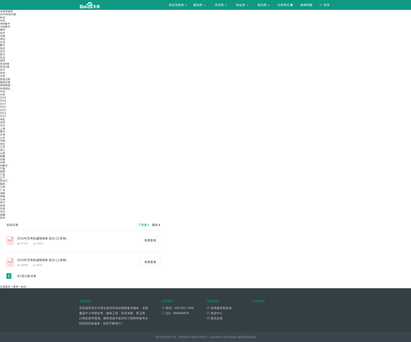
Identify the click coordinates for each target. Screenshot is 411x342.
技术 (2, 69)
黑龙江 (4, 180)
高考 (15, 286)
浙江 (2, 150)
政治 (2, 54)
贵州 (2, 217)
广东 (2, 190)
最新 (155, 225)
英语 (2, 48)
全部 (2, 20)
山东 (2, 137)
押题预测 (5, 85)
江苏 (2, 146)
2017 (3, 103)
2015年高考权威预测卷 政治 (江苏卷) (42, 238)
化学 (2, 32)
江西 (2, 186)
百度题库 (5, 286)
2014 (3, 113)
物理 (2, 29)
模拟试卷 (5, 82)
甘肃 (2, 208)
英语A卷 (4, 66)
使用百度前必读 (247, 337)
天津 (2, 134)
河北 (2, 211)
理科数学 (5, 23)
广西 (2, 174)
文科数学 (5, 26)
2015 (3, 110)
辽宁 (2, 177)
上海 (2, 128)
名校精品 (5, 88)
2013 (3, 116)
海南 (2, 196)
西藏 (2, 214)
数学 (2, 45)
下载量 (142, 225)
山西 (2, 153)
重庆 (2, 131)
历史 (2, 57)
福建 (2, 156)
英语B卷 (4, 63)
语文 (2, 51)
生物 (2, 35)
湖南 (2, 193)
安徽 (2, 159)
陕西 (2, 183)
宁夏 (2, 168)
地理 (2, 60)
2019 (3, 97)
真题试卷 (5, 79)
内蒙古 (4, 165)
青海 (2, 205)
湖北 (2, 143)
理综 (2, 39)
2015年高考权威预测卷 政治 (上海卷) (42, 260)
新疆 (2, 171)
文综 (2, 42)
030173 (169, 337)
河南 (2, 140)
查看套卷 (150, 240)
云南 (2, 199)
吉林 (2, 162)
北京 (2, 125)
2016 (3, 106)
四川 (2, 202)
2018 (3, 100)
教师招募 (307, 5)
